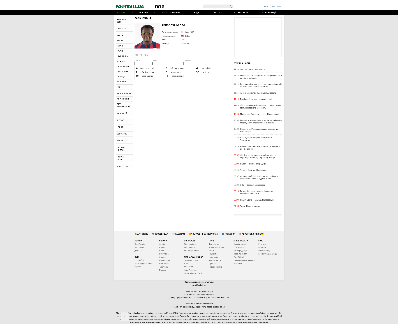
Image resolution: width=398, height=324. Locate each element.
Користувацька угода (267, 254)
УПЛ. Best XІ (239, 247)
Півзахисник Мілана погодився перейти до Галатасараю (259, 130)
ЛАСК (184, 40)
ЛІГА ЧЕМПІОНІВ (124, 94)
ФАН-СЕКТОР (123, 166)
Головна (121, 13)
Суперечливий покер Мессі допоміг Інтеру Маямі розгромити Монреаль (260, 106)
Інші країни (139, 260)
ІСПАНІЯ (120, 46)
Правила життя (240, 254)
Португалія (164, 264)
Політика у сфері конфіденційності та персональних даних (199, 307)
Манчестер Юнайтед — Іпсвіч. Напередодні (259, 114)
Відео (197, 13)
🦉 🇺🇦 (251, 234)
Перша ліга (139, 247)
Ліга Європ (189, 247)
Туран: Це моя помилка (250, 206)
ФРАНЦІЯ (121, 61)
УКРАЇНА (121, 36)
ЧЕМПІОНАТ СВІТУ (122, 21)
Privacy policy (264, 251)
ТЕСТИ (120, 141)
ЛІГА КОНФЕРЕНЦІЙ (123, 105)
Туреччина (163, 267)
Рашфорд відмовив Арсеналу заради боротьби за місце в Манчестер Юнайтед (261, 85)
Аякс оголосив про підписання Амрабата (258, 93)
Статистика (141, 55)
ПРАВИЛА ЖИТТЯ (121, 149)
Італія (161, 251)
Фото (217, 13)
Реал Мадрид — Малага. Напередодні (257, 200)
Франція (163, 257)
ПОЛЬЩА (121, 77)
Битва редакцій (240, 251)
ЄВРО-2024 (122, 134)
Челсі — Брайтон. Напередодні (254, 170)
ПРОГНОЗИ (122, 29)
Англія (162, 244)
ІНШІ (119, 87)
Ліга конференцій (191, 251)
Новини (143, 13)
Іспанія (162, 247)
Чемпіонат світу (191, 260)
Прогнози (213, 264)
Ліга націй (188, 267)
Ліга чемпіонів (190, 244)
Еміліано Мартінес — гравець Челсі (256, 99)
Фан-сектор (214, 244)
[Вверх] (124, 316)
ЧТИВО (120, 127)
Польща (162, 270)
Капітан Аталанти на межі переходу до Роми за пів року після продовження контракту (261, 121)
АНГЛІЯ (120, 41)
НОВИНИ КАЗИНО (121, 158)
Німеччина (164, 254)
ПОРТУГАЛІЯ (122, 72)
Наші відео (213, 257)
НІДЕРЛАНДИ (123, 66)
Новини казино (215, 267)
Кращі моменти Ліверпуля (245, 260)
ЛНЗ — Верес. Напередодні (252, 185)
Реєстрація (276, 6)
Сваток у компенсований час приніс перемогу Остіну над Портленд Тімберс (257, 156)
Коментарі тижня (216, 247)
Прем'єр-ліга (140, 244)
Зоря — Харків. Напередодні (253, 69)
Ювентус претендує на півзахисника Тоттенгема (256, 139)
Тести (211, 251)
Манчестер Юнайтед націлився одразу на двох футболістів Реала (261, 76)
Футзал (137, 267)
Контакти (262, 244)
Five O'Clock (239, 257)
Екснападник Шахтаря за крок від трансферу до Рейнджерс (260, 147)
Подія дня (238, 264)
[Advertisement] (258, 37)
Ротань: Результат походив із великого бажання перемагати (257, 192)
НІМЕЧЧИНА (122, 56)
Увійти (265, 6)
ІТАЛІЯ (120, 51)
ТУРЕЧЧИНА (122, 82)
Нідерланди (164, 260)
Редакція (262, 247)
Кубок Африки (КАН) (193, 273)
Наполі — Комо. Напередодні (253, 164)
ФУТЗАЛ (120, 120)
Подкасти (213, 254)
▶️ (194, 234)
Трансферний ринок (143, 263)
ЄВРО (186, 263)
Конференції (269, 13)
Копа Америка (190, 270)
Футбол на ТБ (241, 13)
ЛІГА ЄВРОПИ (123, 99)
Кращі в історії (240, 244)
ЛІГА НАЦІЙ (122, 113)
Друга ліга (138, 251)
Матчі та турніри (171, 13)
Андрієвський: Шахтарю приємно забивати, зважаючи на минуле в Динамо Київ (259, 177)
